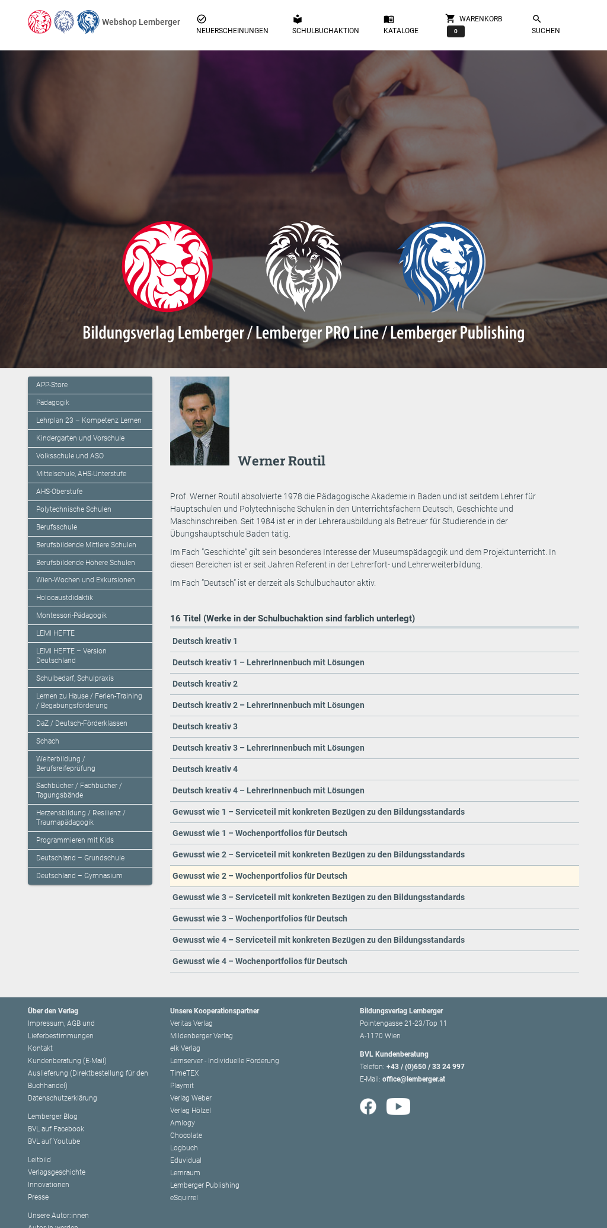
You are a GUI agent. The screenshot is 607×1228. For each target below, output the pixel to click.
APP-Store (52, 385)
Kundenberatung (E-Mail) (67, 1061)
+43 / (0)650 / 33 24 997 (425, 1067)
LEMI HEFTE (55, 633)
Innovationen (48, 1185)
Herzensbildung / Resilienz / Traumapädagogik (81, 818)
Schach (47, 741)
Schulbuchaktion (325, 24)
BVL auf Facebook (56, 1129)
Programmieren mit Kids (75, 840)
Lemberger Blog (53, 1116)
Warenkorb (473, 23)
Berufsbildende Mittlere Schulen (86, 545)
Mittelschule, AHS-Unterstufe (81, 474)
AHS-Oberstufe (59, 491)
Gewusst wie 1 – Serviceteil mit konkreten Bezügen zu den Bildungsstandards (318, 811)
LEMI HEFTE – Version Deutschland (71, 656)
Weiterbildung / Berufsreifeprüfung (65, 764)
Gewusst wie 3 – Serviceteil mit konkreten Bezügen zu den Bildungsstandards (318, 897)
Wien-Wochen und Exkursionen (85, 580)
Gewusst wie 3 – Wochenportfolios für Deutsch (259, 918)
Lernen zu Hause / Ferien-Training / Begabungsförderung (89, 701)
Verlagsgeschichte (56, 1172)
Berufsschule (56, 527)
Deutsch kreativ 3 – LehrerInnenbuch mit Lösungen (268, 747)
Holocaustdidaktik (64, 598)
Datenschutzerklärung (62, 1098)
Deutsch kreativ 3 (205, 726)
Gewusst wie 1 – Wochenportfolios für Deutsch (259, 833)
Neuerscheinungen (232, 24)
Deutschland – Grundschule (80, 858)
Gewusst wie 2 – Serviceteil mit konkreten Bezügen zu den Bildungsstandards (318, 854)
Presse (38, 1197)
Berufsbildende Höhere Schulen (85, 563)
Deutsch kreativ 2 (205, 683)
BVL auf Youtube (54, 1141)
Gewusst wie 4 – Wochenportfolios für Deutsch (259, 961)
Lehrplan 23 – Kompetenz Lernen (89, 420)
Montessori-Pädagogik (71, 615)
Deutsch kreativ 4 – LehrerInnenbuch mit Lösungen (268, 790)
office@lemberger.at (413, 1079)
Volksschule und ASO (70, 456)
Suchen (546, 24)
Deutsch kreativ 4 (205, 769)
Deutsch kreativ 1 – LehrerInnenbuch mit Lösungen (268, 662)
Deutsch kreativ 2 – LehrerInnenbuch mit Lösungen (268, 705)
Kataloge (401, 24)
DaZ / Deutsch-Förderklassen (81, 723)
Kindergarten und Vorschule (80, 438)
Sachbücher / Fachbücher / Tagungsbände (79, 790)
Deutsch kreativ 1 (205, 641)
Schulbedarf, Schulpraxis (75, 678)
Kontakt (40, 1048)
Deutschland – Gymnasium (79, 876)
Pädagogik (52, 402)
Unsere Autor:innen (58, 1215)
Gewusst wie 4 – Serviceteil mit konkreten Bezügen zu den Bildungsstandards (318, 940)
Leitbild (39, 1160)
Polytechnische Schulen (73, 509)
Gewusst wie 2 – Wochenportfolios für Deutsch (259, 876)
